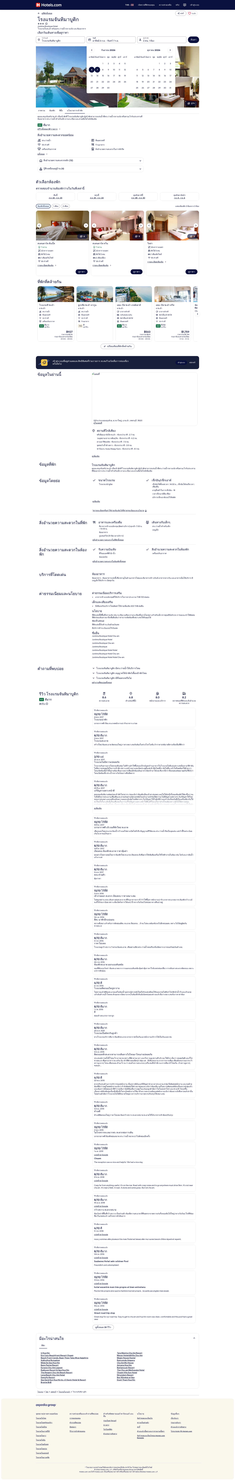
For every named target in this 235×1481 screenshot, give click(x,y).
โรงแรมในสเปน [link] (41, 1449)
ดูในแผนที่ (98, 423)
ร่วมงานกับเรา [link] (176, 1423)
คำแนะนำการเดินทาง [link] (178, 1427)
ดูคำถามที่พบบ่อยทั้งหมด (102, 682)
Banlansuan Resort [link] (125, 1367)
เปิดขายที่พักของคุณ (146, 5)
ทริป (177, 5)
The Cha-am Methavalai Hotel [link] (130, 1370)
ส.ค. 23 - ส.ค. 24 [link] (97, 198)
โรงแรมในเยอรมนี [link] (42, 1453)
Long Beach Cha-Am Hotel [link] (53, 1375)
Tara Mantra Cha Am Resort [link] (129, 1353)
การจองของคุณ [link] (75, 1418)
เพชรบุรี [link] (53, 1392)
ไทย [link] (46, 1392)
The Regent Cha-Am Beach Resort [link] (56, 1372)
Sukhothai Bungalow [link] (50, 1360)
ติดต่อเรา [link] (73, 1427)
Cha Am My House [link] (125, 1363)
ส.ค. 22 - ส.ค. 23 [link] (55, 198)
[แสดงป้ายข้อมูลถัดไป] (197, 314)
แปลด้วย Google (101, 1155)
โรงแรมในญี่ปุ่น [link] (41, 1427)
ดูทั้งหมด (41, 154)
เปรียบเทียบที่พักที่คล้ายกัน (119, 346)
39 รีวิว (42, 704)
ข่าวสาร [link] (106, 1425)
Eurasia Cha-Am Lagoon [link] (52, 1367)
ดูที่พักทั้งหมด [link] (47, 13)
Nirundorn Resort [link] (125, 1375)
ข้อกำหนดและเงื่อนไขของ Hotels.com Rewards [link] (151, 1437)
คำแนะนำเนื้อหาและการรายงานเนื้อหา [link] (151, 1431)
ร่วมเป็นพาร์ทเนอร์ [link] (109, 1421)
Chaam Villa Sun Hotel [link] (127, 1372)
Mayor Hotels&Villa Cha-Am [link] (130, 1355)
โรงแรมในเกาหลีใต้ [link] (43, 1431)
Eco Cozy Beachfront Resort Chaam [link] (57, 1355)
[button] (103, 64)
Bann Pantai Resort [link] (49, 1365)
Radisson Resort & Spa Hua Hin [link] (55, 1370)
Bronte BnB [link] (46, 1382)
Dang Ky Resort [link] (48, 1377)
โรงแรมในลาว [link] (41, 1436)
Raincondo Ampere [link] (126, 1360)
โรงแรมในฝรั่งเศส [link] (42, 1444)
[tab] (43, 1345)
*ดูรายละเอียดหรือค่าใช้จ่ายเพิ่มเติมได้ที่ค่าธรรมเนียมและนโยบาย (118, 511)
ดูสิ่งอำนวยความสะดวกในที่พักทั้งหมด (108, 540)
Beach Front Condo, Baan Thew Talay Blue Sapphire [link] (64, 1358)
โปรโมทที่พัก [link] (107, 1429)
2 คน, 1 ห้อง (148, 40)
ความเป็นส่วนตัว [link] (143, 1423)
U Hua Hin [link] (45, 1353)
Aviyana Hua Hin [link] (124, 1365)
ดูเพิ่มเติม (95, 456)
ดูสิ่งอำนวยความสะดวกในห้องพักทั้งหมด (109, 561)
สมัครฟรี (192, 362)
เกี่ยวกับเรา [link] (175, 1418)
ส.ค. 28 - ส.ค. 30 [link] (138, 198)
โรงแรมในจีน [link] (40, 1440)
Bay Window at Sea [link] (125, 1377)
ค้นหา (193, 39)
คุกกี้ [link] (138, 1427)
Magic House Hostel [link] (126, 1358)
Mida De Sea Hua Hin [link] (50, 1363)
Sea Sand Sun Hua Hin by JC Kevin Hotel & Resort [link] (63, 1380)
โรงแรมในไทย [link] (41, 1418)
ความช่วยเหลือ (165, 5)
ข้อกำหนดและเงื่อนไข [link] (144, 1418)
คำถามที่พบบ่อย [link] (75, 1423)
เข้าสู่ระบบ (194, 5)
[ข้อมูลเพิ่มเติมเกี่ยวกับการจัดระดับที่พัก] (46, 23)
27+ (193, 103)
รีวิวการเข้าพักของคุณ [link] (77, 1431)
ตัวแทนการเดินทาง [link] (110, 1434)
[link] (192, 13)
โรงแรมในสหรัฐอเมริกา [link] (44, 1423)
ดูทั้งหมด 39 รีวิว (103, 1327)
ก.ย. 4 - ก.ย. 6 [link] (179, 198)
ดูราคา (81, 271)
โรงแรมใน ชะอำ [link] (64, 1392)
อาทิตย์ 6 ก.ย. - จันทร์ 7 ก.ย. (106, 40)
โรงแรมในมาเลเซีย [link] (42, 1457)
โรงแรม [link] (40, 1392)
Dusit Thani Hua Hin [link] (126, 1380)
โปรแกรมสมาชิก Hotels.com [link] (181, 1431)
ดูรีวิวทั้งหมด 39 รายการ (48, 129)
